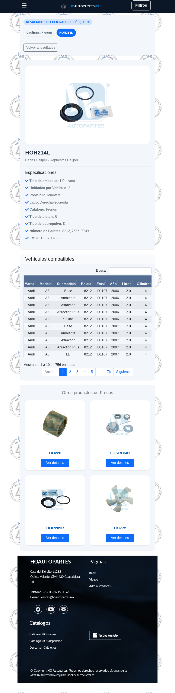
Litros (126, 284)
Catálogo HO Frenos (42, 634)
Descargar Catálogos (42, 647)
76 (109, 372)
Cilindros (144, 284)
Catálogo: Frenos (39, 32)
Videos (93, 579)
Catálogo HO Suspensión (45, 641)
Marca (29, 284)
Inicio (92, 573)
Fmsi (101, 284)
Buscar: (102, 270)
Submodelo (66, 284)
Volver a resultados (40, 47)
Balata (86, 284)
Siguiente (123, 372)
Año (113, 284)
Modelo (46, 284)
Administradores (100, 586)
